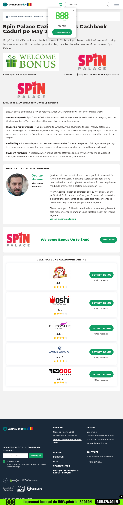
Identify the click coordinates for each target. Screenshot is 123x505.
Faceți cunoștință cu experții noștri (65, 471)
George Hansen (37, 177)
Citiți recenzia (101, 280)
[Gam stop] (21, 489)
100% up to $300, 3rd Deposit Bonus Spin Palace (30, 102)
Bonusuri (38, 16)
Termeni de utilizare (97, 443)
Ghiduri (57, 452)
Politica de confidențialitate (100, 439)
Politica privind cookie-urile (100, 435)
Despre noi (92, 432)
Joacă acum (108, 240)
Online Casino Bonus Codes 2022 (67, 441)
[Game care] (34, 488)
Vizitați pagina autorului (63, 219)
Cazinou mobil (61, 466)
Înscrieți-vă (36, 455)
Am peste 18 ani (13, 461)
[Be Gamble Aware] (8, 488)
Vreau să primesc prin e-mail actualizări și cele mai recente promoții (26, 466)
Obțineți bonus (62, 32)
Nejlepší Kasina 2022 (63, 432)
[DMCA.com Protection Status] (14, 480)
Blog (56, 461)
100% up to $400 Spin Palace (19, 74)
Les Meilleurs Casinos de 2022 (67, 435)
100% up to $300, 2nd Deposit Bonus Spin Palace (91, 74)
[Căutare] (106, 4)
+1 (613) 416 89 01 (94, 462)
